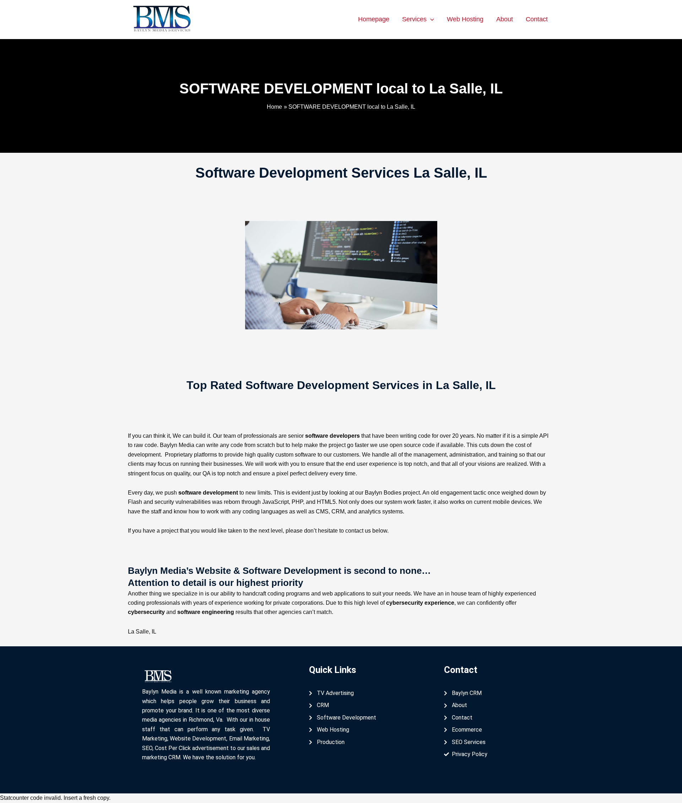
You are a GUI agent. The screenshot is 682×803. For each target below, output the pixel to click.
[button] (430, 19)
